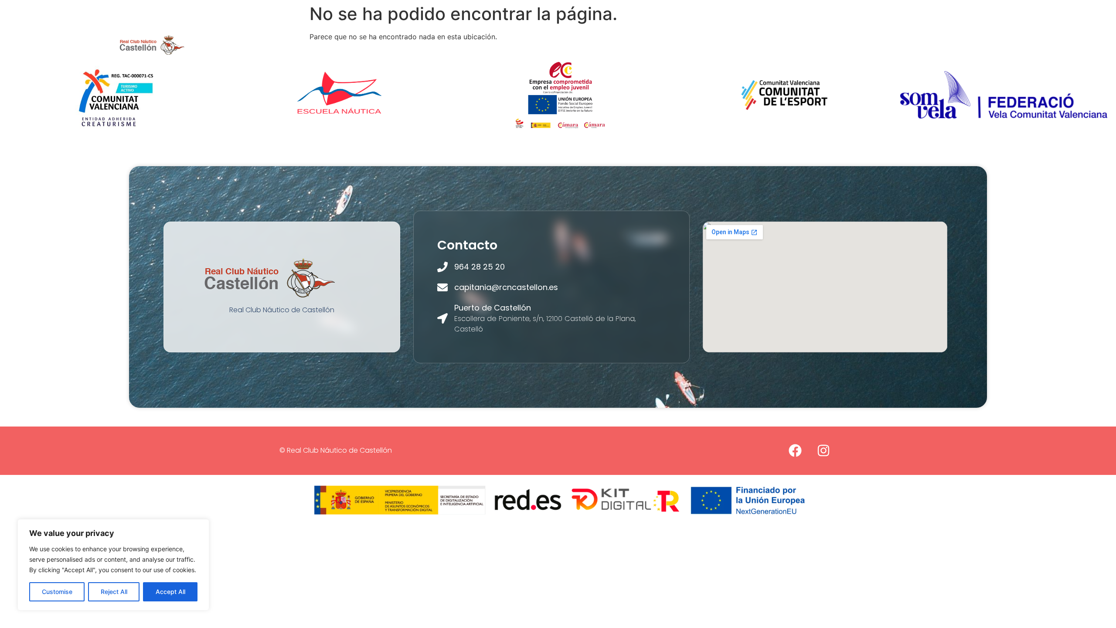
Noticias (770, 45)
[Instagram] (823, 450)
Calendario (822, 45)
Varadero (721, 45)
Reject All (114, 591)
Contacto (877, 45)
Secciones (444, 45)
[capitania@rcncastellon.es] (442, 287)
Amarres (604, 45)
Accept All (170, 591)
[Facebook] (795, 450)
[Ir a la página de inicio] (152, 44)
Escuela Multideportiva (530, 45)
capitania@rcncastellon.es (506, 287)
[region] (113, 565)
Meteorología (661, 45)
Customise (57, 591)
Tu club (387, 45)
